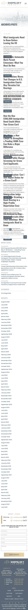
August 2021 (5, 478)
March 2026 (5, 316)
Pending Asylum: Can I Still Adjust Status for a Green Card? (13, 177)
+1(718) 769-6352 (19, 579)
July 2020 (4, 507)
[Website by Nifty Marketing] (24, 608)
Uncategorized (6, 293)
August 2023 (5, 407)
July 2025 (4, 340)
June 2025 (4, 343)
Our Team (9, 593)
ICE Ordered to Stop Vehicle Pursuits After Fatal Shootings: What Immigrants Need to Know (13, 219)
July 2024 (4, 375)
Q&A (19, 596)
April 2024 (4, 384)
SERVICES (9, 596)
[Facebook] (12, 603)
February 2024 (6, 390)
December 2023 (6, 396)
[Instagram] (6, 603)
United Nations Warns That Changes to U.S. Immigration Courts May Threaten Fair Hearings (13, 82)
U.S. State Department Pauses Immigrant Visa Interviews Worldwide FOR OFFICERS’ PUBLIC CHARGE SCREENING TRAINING (13, 259)
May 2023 (4, 416)
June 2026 (4, 308)
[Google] (18, 603)
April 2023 (4, 419)
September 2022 (6, 440)
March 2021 (4, 492)
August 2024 (5, 372)
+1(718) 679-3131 (18, 582)
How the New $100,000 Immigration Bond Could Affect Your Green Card (13, 120)
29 (22, 229)
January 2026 (5, 322)
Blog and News (19, 590)
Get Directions (7, 575)
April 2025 (4, 349)
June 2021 (4, 484)
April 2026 (4, 313)
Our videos (18, 593)
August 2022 (5, 443)
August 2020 (5, 504)
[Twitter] (9, 603)
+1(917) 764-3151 (18, 581)
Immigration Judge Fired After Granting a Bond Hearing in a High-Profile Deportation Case (13, 199)
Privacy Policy (18, 599)
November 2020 (6, 501)
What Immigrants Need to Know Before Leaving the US (13, 40)
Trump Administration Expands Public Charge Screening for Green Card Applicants (14, 159)
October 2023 (5, 401)
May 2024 (4, 381)
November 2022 (6, 434)
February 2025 (6, 355)
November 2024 (6, 363)
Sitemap (13, 608)
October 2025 (5, 331)
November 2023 (6, 399)
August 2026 (5, 302)
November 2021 (6, 469)
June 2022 (4, 448)
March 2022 (5, 457)
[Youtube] (22, 603)
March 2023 (5, 422)
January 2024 (5, 393)
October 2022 (5, 437)
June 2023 (4, 413)
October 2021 (5, 472)
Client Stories (9, 599)
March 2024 (5, 387)
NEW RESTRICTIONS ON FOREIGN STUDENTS (13, 97)
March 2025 (5, 352)
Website (18, 608)
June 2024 (4, 378)
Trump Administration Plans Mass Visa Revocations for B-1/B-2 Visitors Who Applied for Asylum (14, 268)
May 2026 (4, 311)
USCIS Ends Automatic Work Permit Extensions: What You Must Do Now (13, 61)
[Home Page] (11, 5)
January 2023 (5, 428)
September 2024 (6, 369)
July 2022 (4, 445)
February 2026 (6, 319)
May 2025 (4, 346)
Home (9, 590)
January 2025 (5, 357)
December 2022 (6, 431)
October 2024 (5, 366)
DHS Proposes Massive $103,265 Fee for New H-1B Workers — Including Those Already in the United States (14, 250)
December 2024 (6, 360)
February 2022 (6, 460)
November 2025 (6, 328)
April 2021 (4, 489)
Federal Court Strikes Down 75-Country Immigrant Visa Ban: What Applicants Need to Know (12, 276)
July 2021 (4, 481)
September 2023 (6, 404)
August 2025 (5, 337)
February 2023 (6, 425)
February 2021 (5, 495)
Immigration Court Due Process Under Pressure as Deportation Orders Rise (13, 283)
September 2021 (6, 475)
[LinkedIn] (15, 603)
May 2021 (4, 487)
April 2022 (4, 454)
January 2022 (5, 463)
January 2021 (5, 498)
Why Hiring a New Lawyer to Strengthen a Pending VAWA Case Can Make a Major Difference (13, 141)
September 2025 (6, 334)
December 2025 (6, 325)
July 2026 (4, 305)
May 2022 (4, 451)
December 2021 (6, 466)
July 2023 (4, 410)
